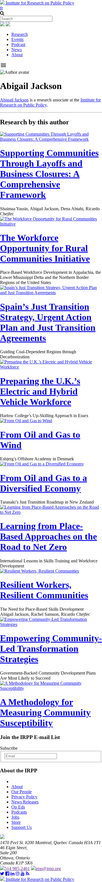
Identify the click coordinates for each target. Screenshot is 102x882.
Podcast (18, 44)
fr (1, 8)
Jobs (15, 817)
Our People (21, 791)
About (17, 54)
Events (17, 39)
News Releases (25, 801)
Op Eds (18, 807)
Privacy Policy (24, 796)
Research (19, 34)
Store (16, 822)
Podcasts (19, 812)
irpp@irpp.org (48, 868)
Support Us (21, 827)
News (16, 49)
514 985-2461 (17, 868)
